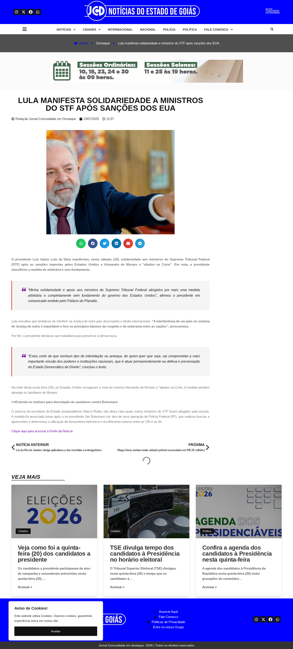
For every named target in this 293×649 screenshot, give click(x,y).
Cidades (23, 531)
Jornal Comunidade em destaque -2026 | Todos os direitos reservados (146, 645)
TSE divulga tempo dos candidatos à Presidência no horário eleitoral (145, 553)
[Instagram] (17, 12)
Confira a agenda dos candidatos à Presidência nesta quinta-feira (237, 553)
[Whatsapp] (38, 12)
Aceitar (55, 631)
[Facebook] (31, 12)
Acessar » (25, 587)
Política (207, 531)
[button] (24, 29)
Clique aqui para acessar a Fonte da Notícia (41, 431)
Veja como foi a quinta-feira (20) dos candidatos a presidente (54, 553)
